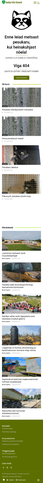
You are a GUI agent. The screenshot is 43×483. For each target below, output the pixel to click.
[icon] (4, 479)
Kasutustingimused (8, 453)
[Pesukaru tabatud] (21, 155)
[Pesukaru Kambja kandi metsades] (21, 97)
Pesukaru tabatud (10, 167)
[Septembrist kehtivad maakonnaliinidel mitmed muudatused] (21, 367)
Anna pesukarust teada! (13, 138)
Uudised (5, 106)
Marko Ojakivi (6, 258)
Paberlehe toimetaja (9, 432)
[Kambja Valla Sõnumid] (12, 2)
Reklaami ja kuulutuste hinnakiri (12, 441)
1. (3, 313)
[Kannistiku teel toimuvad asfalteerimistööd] (21, 398)
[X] (11, 467)
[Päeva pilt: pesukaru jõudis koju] (21, 184)
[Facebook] (3, 467)
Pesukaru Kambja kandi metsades (17, 109)
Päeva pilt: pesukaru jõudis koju (16, 196)
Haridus (5, 249)
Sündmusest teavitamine (10, 444)
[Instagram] (7, 467)
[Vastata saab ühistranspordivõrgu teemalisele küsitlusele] (21, 272)
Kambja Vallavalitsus (15, 476)
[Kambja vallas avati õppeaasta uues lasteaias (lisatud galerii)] (21, 304)
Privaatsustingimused (9, 457)
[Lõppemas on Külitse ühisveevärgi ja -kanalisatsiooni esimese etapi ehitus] (21, 335)
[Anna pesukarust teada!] (21, 126)
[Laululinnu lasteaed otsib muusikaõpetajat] (21, 241)
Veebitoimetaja (7, 428)
